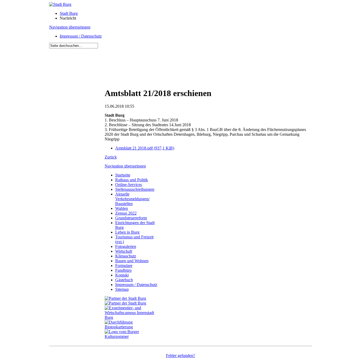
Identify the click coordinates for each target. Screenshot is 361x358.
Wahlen (121, 208)
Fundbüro (123, 270)
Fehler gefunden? (180, 355)
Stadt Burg (69, 13)
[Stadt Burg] (60, 4)
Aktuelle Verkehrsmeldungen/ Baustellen (132, 199)
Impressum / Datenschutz (81, 36)
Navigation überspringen (69, 27)
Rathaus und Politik (131, 180)
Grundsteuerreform (131, 218)
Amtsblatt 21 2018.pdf (144, 148)
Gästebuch (124, 280)
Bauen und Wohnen (132, 261)
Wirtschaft (123, 251)
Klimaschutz (125, 256)
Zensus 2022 (126, 213)
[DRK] (132, 336)
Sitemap (122, 289)
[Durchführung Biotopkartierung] (132, 327)
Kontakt (122, 275)
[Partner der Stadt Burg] (125, 303)
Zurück (111, 157)
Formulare (123, 265)
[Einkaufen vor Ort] (125, 298)
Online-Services (128, 184)
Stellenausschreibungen (134, 189)
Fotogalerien (125, 246)
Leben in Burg (127, 232)
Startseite (122, 175)
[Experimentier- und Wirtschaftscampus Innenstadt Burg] (132, 317)
